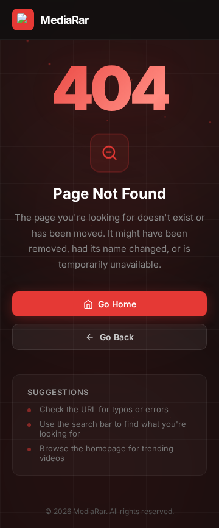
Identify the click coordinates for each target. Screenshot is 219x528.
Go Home (117, 304)
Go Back (117, 337)
